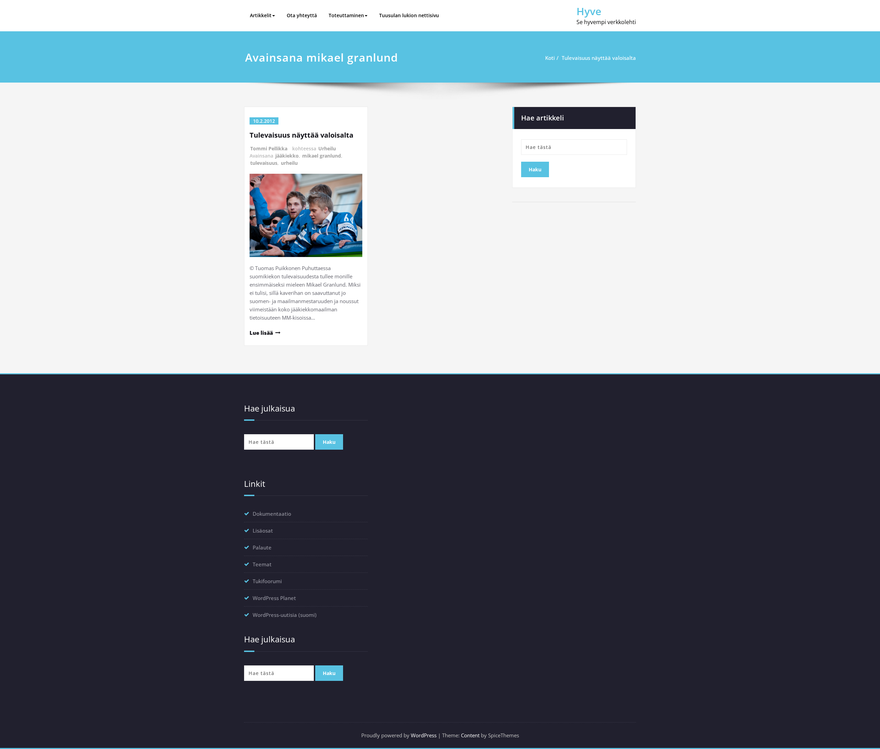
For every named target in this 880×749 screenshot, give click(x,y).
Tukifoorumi (267, 581)
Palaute (262, 547)
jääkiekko (287, 155)
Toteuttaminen (346, 15)
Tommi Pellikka (268, 148)
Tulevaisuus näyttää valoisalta (599, 57)
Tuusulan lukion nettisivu (409, 15)
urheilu (289, 163)
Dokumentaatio (272, 513)
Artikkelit (261, 15)
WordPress (424, 735)
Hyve (588, 11)
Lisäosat (263, 530)
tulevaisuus (263, 163)
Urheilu (327, 148)
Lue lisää (261, 332)
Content (470, 735)
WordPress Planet (274, 598)
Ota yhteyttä (302, 15)
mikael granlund (321, 155)
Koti (550, 57)
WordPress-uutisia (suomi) (285, 614)
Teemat (262, 564)
